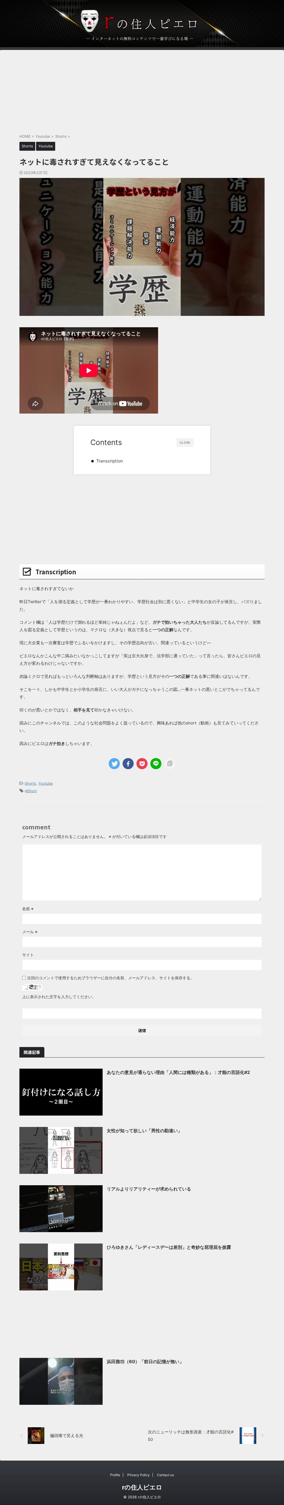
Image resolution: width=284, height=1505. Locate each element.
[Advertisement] (142, 89)
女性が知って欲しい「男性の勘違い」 (144, 1130)
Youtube (45, 783)
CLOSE (185, 442)
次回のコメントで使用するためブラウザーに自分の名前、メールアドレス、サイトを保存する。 (110, 977)
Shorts (30, 783)
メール (29, 931)
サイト (28, 954)
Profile (115, 1475)
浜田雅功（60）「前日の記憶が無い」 (145, 1361)
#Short (31, 791)
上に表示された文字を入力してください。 (59, 996)
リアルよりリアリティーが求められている (149, 1189)
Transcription (109, 461)
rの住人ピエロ (142, 1487)
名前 (28, 908)
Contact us (165, 1475)
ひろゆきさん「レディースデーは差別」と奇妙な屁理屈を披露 (169, 1247)
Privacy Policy (138, 1475)
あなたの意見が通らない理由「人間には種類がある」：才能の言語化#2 (178, 1072)
